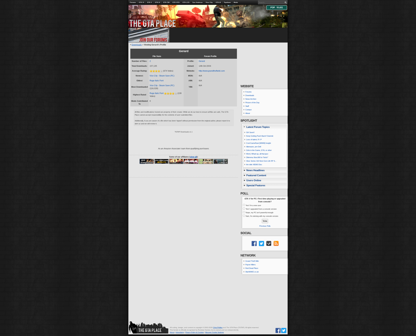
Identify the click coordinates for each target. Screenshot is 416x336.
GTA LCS (185, 2)
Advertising (180, 332)
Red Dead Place (251, 268)
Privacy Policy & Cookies (194, 332)
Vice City (209, 2)
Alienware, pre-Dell (253, 147)
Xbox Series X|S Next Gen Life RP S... (261, 161)
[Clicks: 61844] (161, 161)
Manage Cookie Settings (214, 332)
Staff (247, 106)
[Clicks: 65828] (206, 161)
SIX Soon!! (250, 132)
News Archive (250, 99)
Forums (133, 2)
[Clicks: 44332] (221, 161)
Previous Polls (265, 226)
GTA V (149, 2)
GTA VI (141, 2)
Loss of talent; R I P (254, 140)
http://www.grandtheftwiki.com (212, 71)
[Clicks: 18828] (176, 161)
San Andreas (197, 2)
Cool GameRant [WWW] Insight (258, 143)
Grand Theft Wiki (252, 261)
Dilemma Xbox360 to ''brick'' (257, 157)
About (247, 113)
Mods (236, 2)
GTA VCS (176, 2)
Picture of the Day (252, 103)
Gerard (202, 61)
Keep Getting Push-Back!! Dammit (259, 136)
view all (193, 157)
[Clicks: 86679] (191, 161)
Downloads (137, 45)
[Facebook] (278, 330)
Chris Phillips (217, 327)
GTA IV (157, 2)
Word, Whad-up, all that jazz (257, 154)
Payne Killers (250, 265)
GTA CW (166, 2)
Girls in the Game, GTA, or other (259, 150)
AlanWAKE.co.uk (252, 272)
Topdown (227, 2)
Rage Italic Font (156, 80)
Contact (248, 110)
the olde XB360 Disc (254, 164)
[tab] (265, 126)
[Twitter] (283, 330)
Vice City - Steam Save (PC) (162, 76)
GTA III (218, 2)
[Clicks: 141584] (147, 161)
